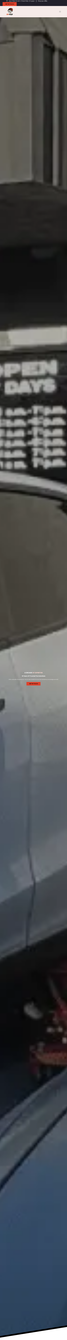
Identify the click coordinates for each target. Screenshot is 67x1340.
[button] (60, 11)
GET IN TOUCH (9, 4)
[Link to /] (9, 12)
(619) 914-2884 (42, 1)
